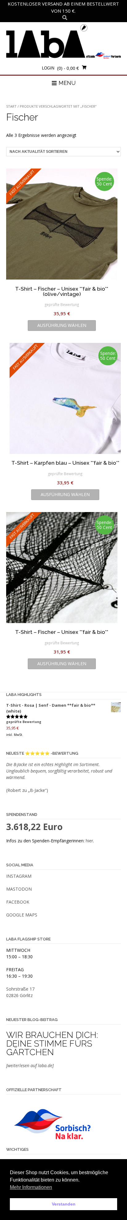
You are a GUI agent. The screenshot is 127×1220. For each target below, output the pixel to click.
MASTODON (19, 889)
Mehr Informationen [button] (31, 1187)
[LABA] (63, 41)
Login (48, 68)
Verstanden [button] (64, 1204)
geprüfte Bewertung (62, 304)
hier (89, 841)
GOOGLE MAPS (21, 915)
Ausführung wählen (61, 325)
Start (11, 106)
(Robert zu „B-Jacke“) (27, 790)
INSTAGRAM (18, 876)
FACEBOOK (17, 902)
